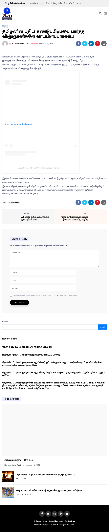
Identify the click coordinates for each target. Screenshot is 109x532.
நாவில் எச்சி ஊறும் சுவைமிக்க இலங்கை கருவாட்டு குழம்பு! (74, 218)
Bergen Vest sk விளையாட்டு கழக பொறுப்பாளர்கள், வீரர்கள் (49, 490)
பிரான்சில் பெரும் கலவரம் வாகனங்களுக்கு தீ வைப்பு (45, 475)
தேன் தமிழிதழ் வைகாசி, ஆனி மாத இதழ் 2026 (28, 347)
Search (5, 321)
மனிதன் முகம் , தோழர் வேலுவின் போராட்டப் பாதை (55, 3)
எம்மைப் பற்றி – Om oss (18, 460)
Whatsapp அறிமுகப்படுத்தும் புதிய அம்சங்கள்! (35, 218)
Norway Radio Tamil (20, 43)
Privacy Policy (40, 521)
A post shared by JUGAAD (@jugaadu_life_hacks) (40, 168)
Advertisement (56, 521)
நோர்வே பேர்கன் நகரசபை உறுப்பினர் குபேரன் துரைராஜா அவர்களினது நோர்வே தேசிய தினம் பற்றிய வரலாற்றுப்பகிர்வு (52, 363)
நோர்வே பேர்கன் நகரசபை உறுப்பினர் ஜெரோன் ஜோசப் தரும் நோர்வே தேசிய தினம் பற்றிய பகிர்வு (53, 374)
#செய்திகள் (15, 202)
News (5, 26)
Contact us (70, 521)
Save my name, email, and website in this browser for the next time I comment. (45, 296)
